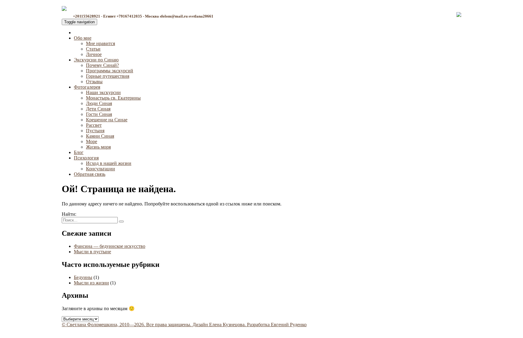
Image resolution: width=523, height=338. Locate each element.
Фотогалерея (87, 87)
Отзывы (94, 81)
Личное (94, 54)
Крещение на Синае (106, 119)
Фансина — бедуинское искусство (109, 246)
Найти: (69, 214)
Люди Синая (99, 103)
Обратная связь (89, 174)
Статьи (93, 48)
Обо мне (82, 38)
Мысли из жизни (91, 282)
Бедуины (83, 277)
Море (91, 141)
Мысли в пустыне (92, 251)
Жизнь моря (98, 146)
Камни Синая (100, 136)
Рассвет (94, 125)
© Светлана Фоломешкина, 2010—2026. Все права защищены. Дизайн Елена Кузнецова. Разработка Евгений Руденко (184, 324)
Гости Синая (99, 114)
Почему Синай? (102, 65)
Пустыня (95, 130)
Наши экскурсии (103, 92)
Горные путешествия (107, 76)
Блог (79, 152)
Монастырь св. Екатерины (113, 97)
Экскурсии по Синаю (96, 59)
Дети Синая (98, 108)
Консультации (100, 168)
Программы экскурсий (109, 70)
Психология (86, 157)
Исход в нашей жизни (108, 163)
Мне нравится (100, 43)
